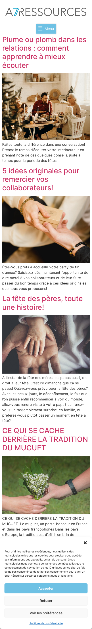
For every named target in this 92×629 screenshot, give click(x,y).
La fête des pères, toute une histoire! (42, 302)
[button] (85, 543)
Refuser (46, 601)
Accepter (46, 588)
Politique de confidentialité (46, 623)
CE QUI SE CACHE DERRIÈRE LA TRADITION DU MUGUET (45, 439)
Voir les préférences (46, 613)
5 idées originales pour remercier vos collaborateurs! (40, 179)
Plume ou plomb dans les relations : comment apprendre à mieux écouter (44, 52)
